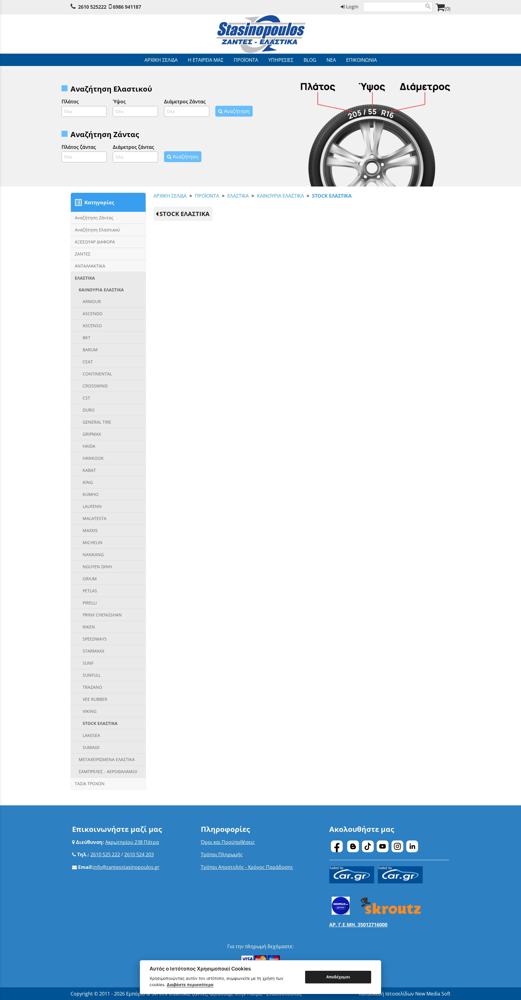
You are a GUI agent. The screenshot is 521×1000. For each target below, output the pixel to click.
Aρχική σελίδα (170, 196)
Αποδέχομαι (338, 976)
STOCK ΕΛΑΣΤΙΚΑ (332, 196)
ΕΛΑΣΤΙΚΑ (238, 196)
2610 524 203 (139, 854)
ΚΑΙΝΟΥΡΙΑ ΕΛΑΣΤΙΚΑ (280, 196)
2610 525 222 (105, 854)
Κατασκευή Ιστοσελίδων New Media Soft (404, 993)
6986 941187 (127, 7)
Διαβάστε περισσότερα (190, 984)
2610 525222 (92, 7)
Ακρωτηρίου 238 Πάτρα (132, 842)
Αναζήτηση (236, 111)
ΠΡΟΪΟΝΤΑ (207, 196)
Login (351, 6)
